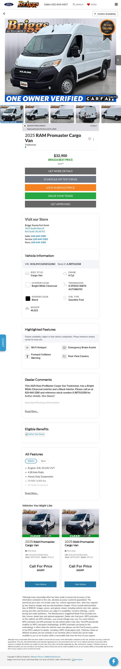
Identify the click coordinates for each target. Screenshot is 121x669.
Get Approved (60, 204)
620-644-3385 (38, 242)
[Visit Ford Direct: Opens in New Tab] (78, 659)
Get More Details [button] (60, 171)
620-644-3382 (40, 239)
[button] (4, 13)
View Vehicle (40, 584)
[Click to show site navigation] (116, 4)
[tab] (31, 461)
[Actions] (93, 139)
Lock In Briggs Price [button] (60, 187)
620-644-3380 (38, 236)
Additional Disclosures (52, 657)
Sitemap (34, 657)
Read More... (31, 411)
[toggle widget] (113, 661)
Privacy (40, 657)
